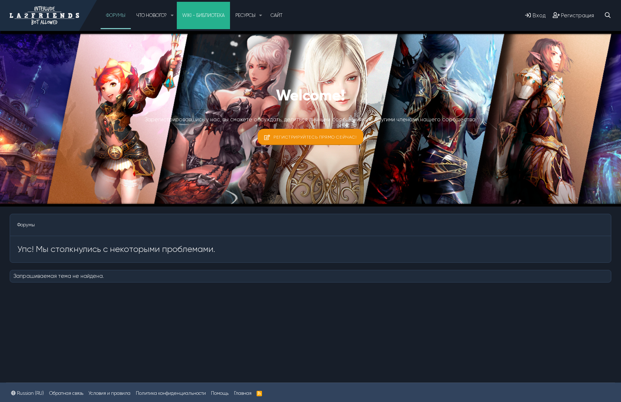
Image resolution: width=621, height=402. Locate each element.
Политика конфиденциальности (171, 393)
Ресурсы (245, 15)
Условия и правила (109, 393)
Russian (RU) (30, 393)
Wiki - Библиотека (203, 15)
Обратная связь (66, 393)
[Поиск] (607, 15)
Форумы (115, 15)
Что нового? (151, 15)
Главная (243, 393)
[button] (172, 15)
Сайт (276, 15)
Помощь (220, 393)
